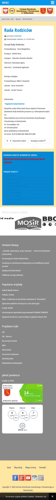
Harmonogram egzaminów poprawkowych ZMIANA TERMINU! (25, 312)
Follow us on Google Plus (22, 478)
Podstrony (18, 36)
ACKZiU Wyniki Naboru (10, 290)
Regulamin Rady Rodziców (14, 103)
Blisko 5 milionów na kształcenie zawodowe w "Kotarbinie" (24, 299)
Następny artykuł (37, 140)
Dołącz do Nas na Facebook (15, 478)
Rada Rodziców (18, 30)
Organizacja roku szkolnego (34, 478)
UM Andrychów (7, 358)
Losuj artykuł (41, 478)
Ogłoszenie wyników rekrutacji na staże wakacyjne (20, 303)
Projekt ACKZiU (7, 308)
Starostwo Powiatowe (10, 354)
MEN (4, 345)
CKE (3, 332)
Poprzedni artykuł (19, 140)
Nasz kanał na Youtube (28, 478)
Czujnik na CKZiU (8, 380)
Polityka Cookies (8, 294)
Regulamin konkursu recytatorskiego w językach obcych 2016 (24, 317)
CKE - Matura (7, 336)
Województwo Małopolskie (12, 363)
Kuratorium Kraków (9, 341)
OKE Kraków (6, 350)
